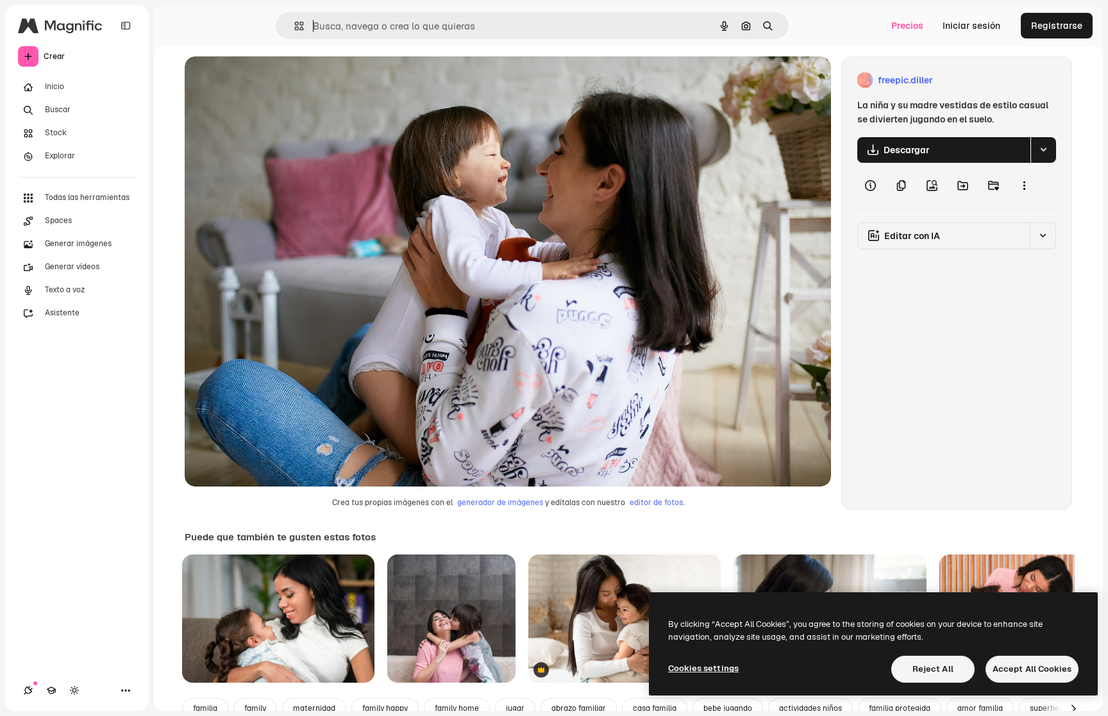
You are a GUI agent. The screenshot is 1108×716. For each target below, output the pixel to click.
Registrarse (1056, 25)
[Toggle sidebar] (125, 25)
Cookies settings (703, 668)
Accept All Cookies (1032, 668)
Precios (907, 25)
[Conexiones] (28, 690)
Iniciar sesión (971, 25)
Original (267, 80)
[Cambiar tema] (74, 690)
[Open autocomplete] (294, 26)
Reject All (932, 668)
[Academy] (51, 690)
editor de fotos (656, 502)
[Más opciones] (1024, 186)
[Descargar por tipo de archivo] (1043, 150)
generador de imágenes (500, 502)
